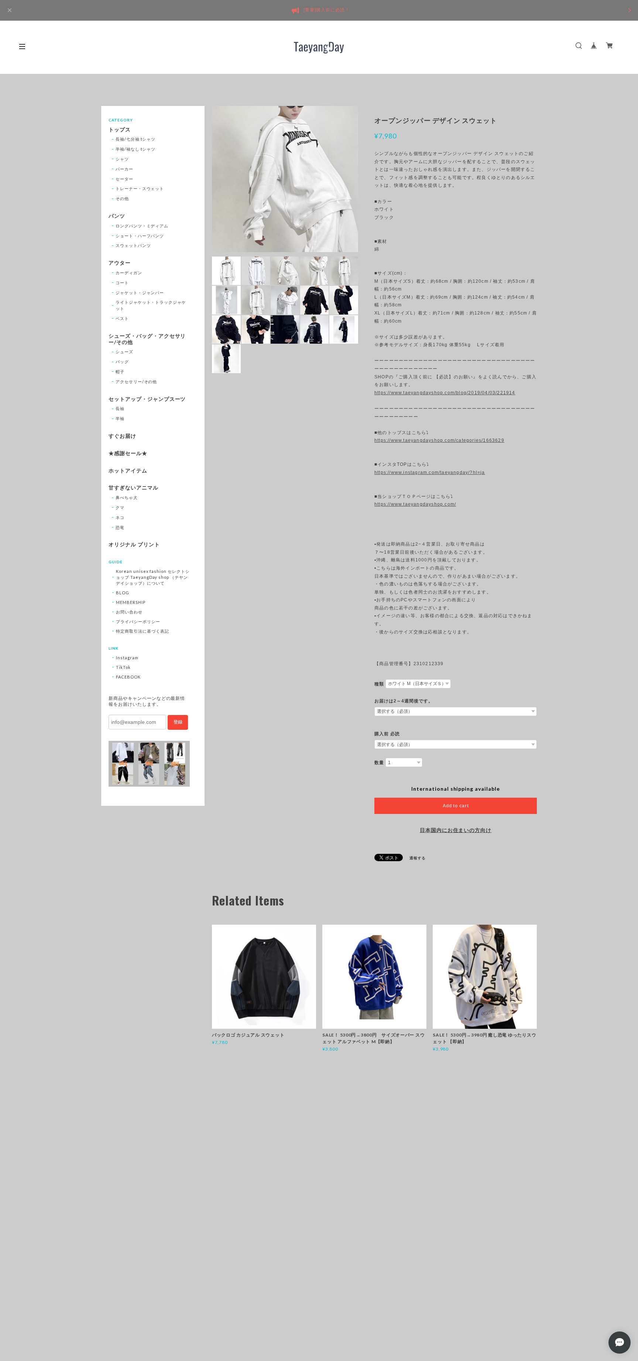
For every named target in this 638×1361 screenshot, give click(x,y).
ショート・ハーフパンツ (140, 235)
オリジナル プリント (134, 544)
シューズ (124, 351)
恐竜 (120, 527)
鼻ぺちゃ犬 (127, 497)
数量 (379, 762)
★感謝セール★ (128, 453)
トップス (120, 130)
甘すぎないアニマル (133, 488)
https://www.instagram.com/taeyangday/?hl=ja (429, 472)
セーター (124, 178)
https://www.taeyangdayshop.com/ (415, 504)
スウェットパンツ (133, 245)
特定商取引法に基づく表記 (142, 631)
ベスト (122, 318)
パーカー (124, 168)
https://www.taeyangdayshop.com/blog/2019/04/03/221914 (444, 392)
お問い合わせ (129, 611)
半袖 (120, 418)
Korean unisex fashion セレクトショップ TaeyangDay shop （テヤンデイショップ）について (153, 577)
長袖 (120, 408)
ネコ (120, 517)
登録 (178, 722)
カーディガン (129, 272)
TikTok (123, 667)
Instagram (127, 657)
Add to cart (456, 805)
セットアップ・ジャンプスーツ (147, 399)
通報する (417, 858)
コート (122, 282)
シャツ (122, 159)
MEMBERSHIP (130, 602)
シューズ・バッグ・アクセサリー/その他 (147, 339)
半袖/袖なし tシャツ (136, 149)
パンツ (117, 216)
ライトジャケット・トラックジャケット (151, 305)
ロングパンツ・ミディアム (142, 225)
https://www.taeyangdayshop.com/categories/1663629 (439, 440)
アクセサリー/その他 (136, 381)
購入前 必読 (387, 733)
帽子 (120, 371)
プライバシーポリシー (138, 621)
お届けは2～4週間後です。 (403, 701)
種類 (379, 684)
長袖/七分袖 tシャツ (136, 139)
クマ (120, 507)
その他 (122, 198)
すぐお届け (122, 436)
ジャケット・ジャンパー (140, 292)
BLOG (122, 592)
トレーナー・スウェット (140, 188)
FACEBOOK (128, 676)
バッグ (122, 361)
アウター (120, 263)
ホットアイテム (128, 471)
